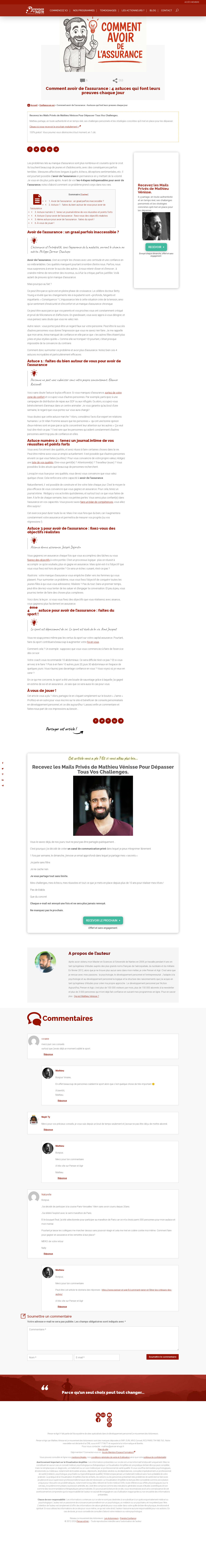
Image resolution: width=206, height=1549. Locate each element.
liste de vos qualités (42, 462)
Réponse (48, 1054)
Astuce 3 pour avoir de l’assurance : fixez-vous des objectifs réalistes (71, 215)
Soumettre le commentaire (162, 1357)
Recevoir (154, 247)
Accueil (34, 105)
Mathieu (59, 1070)
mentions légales (78, 1457)
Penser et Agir (83, 1521)
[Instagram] (109, 1424)
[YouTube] (109, 1415)
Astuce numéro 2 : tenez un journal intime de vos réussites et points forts (74, 212)
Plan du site (103, 1449)
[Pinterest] (109, 1419)
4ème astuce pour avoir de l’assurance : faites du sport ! (64, 219)
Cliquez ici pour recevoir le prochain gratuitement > (54, 126)
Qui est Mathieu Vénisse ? (86, 996)
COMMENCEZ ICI (59, 10)
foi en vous (93, 641)
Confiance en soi (47, 105)
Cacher (84, 194)
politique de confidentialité (154, 1457)
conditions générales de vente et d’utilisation (110, 1457)
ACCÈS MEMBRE (192, 2)
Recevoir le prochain (101, 920)
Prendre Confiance (128, 1518)
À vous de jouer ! (44, 223)
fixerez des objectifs (38, 559)
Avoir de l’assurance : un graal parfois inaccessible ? (76, 201)
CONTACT (166, 10)
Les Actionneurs (111, 1518)
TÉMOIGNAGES (108, 10)
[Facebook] (98, 1419)
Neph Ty (45, 1117)
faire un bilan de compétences (96, 501)
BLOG (153, 10)
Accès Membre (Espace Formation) (118, 1452)
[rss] (98, 1415)
